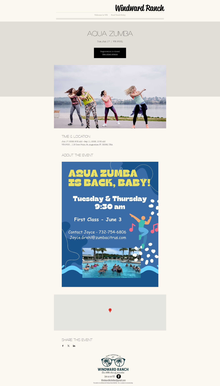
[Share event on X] (68, 346)
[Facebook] (118, 376)
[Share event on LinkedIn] (74, 346)
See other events (110, 54)
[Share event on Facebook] (63, 346)
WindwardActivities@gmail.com (113, 380)
